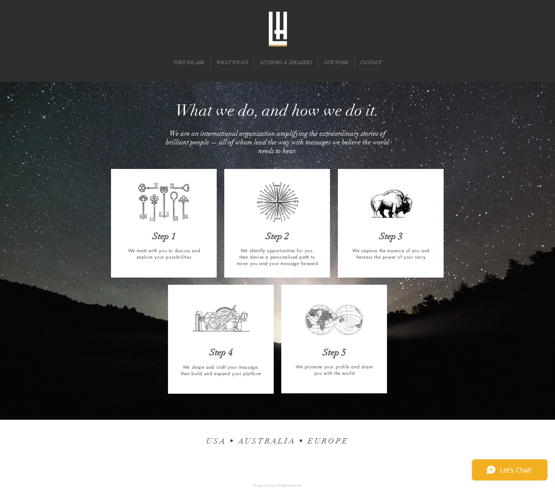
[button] (189, 62)
